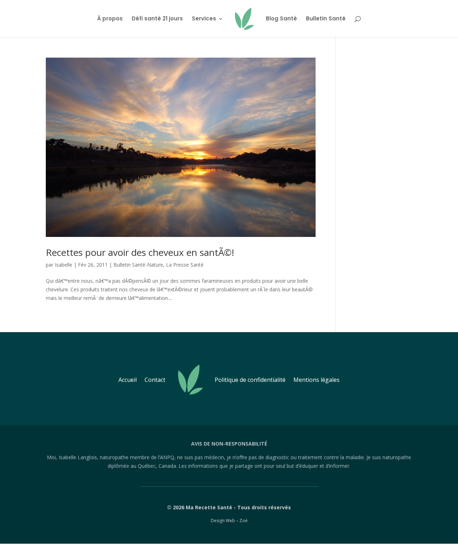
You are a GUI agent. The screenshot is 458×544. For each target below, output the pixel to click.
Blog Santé (281, 19)
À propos (110, 19)
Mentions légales (316, 380)
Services (204, 19)
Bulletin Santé (326, 19)
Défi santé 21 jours (157, 19)
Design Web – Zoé (229, 521)
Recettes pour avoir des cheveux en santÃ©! (140, 252)
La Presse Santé (185, 264)
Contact (155, 380)
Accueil (127, 380)
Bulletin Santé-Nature (138, 264)
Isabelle (63, 264)
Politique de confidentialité (250, 380)
